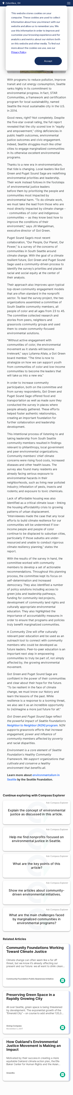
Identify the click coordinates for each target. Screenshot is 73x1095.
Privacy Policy (18, 52)
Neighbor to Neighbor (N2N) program (32, 725)
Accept (48, 60)
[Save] (62, 980)
